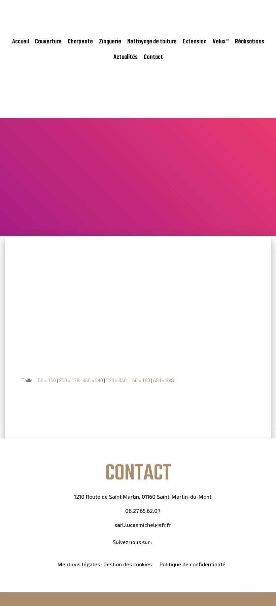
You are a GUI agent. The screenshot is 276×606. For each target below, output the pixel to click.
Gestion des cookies (127, 564)
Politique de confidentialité (193, 564)
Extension (195, 42)
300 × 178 (69, 380)
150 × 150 (45, 380)
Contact (153, 57)
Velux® (221, 42)
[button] (261, 88)
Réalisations (249, 42)
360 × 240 (92, 380)
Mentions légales (79, 564)
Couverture (48, 42)
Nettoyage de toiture (152, 42)
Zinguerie (110, 42)
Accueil (20, 42)
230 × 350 (116, 380)
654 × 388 (163, 380)
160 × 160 (140, 380)
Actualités (125, 57)
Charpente (80, 42)
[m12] (127, 301)
